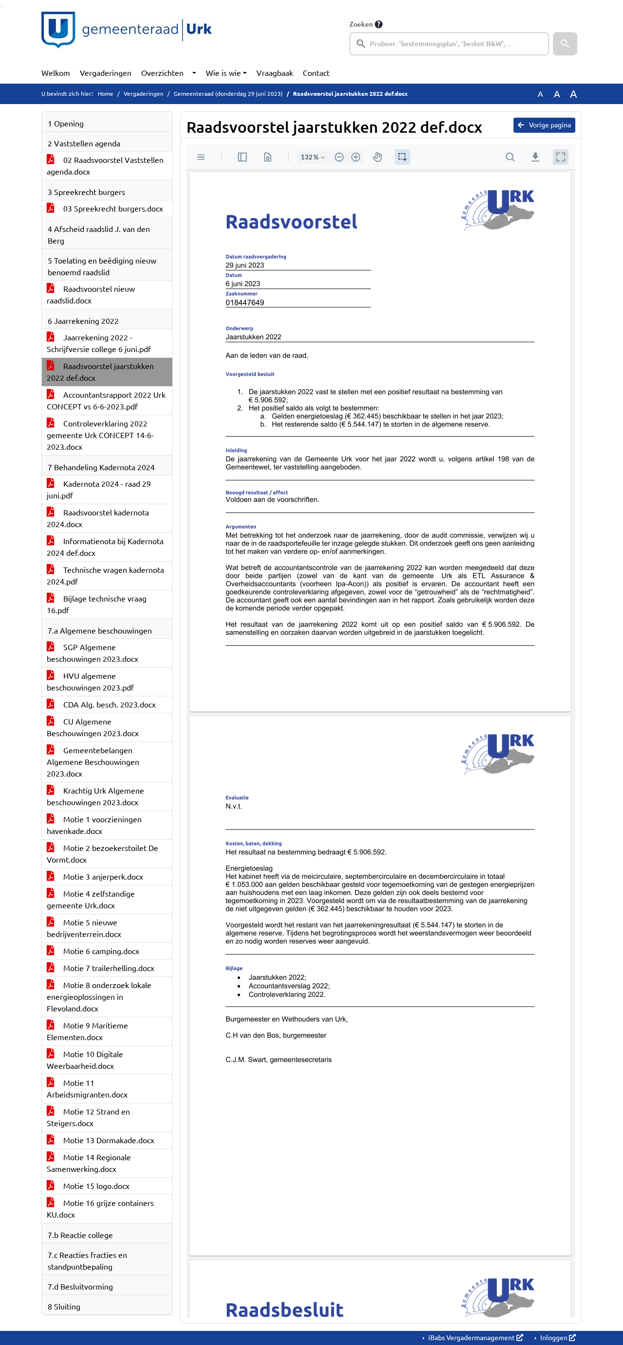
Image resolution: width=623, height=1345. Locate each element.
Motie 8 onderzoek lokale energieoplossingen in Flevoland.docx (99, 997)
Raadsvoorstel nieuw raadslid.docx (91, 294)
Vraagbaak (275, 73)
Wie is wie (223, 73)
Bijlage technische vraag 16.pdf (97, 604)
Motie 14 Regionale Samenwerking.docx (89, 1163)
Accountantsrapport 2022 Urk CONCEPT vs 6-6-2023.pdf (106, 400)
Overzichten (162, 73)
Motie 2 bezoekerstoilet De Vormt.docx (102, 854)
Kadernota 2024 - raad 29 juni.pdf (99, 489)
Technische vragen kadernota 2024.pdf (105, 576)
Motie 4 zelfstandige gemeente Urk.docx (91, 899)
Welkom (55, 73)
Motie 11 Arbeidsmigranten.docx (87, 1089)
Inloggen (554, 1338)
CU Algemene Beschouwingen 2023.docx (93, 727)
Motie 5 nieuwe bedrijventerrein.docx (84, 928)
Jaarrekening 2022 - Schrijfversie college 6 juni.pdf (99, 343)
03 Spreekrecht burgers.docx (112, 208)
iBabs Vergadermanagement (471, 1338)
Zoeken (361, 24)
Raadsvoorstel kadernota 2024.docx (98, 518)
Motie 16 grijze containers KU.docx (100, 1209)
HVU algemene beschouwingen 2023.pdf (90, 682)
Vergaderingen (105, 73)
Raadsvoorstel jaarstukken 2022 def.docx (100, 372)
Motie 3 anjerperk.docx (102, 876)
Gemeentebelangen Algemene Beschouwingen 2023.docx (93, 762)
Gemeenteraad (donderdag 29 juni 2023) (228, 93)
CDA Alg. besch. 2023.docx (108, 704)
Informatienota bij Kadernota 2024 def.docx (105, 547)
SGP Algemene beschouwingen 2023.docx (92, 653)
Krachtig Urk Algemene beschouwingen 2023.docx (95, 796)
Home (105, 93)
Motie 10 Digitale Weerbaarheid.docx (85, 1060)
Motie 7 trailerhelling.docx (107, 968)
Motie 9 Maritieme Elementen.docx (87, 1031)
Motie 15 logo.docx (95, 1186)
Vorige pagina (549, 125)
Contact (316, 73)
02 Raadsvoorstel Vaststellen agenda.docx (105, 166)
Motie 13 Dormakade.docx (107, 1140)
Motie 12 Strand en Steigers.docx (88, 1117)
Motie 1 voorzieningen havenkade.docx (94, 825)
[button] (565, 43)
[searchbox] (449, 43)
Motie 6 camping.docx (100, 951)
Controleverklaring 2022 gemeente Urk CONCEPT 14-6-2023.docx (100, 435)
